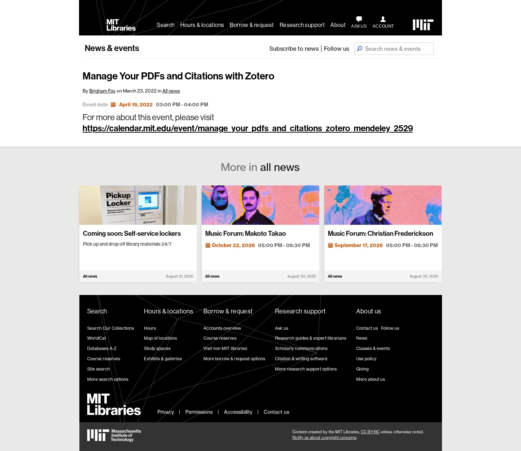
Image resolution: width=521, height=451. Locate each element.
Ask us (281, 328)
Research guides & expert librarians (310, 338)
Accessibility (238, 412)
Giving (362, 369)
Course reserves (103, 358)
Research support (302, 25)
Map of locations (160, 338)
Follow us (336, 48)
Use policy (366, 358)
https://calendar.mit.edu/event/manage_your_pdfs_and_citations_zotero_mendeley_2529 (248, 128)
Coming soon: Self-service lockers (132, 233)
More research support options (306, 369)
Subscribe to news (294, 48)
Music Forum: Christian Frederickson (380, 233)
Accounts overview (222, 328)
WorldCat (96, 338)
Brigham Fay (102, 91)
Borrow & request (252, 25)
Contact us (367, 328)
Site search (98, 369)
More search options (107, 379)
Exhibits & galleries (163, 358)
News (361, 338)
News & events (112, 48)
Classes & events (373, 348)
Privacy (165, 412)
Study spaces (157, 348)
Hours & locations (202, 25)
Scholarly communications (301, 348)
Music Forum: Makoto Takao (245, 233)
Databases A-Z (102, 348)
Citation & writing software (301, 358)
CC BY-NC (370, 431)
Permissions (199, 412)
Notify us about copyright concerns (324, 437)
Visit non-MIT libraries (225, 348)
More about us (370, 379)
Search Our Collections (110, 328)
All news (171, 91)
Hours (150, 328)
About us (368, 311)
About (338, 25)
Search (165, 25)
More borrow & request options (234, 358)
